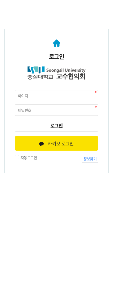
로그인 (56, 125)
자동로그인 (29, 157)
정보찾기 (89, 158)
